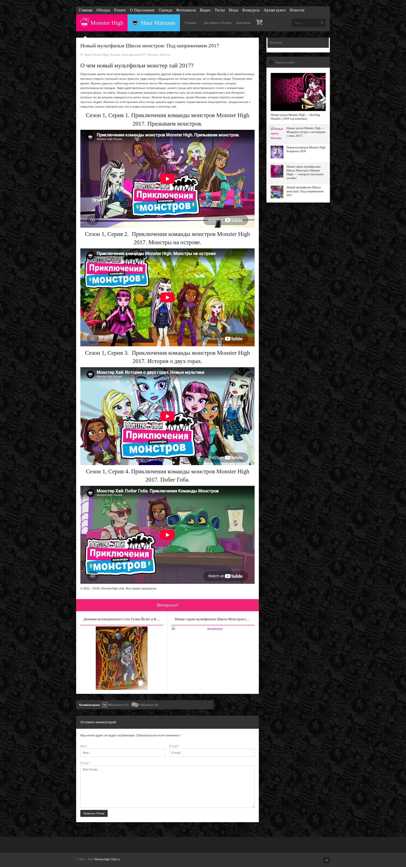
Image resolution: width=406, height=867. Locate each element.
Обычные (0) (148, 705)
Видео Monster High (96, 54)
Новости (297, 10)
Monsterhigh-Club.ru (107, 859)
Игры (233, 10)
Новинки (153, 54)
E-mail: (174, 746)
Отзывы (190, 23)
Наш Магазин (158, 22)
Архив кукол (275, 10)
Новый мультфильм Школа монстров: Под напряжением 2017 (305, 191)
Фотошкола (186, 10)
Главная (85, 10)
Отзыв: (85, 763)
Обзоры (103, 10)
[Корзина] (259, 22)
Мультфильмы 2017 (134, 54)
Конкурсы (251, 10)
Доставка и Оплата (217, 23)
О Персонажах (142, 10)
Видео (205, 10)
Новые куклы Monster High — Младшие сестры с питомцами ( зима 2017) (306, 132)
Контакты (243, 23)
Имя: (84, 746)
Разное (120, 10)
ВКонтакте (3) (118, 705)
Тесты (220, 10)
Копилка (115, 54)
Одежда (165, 10)
